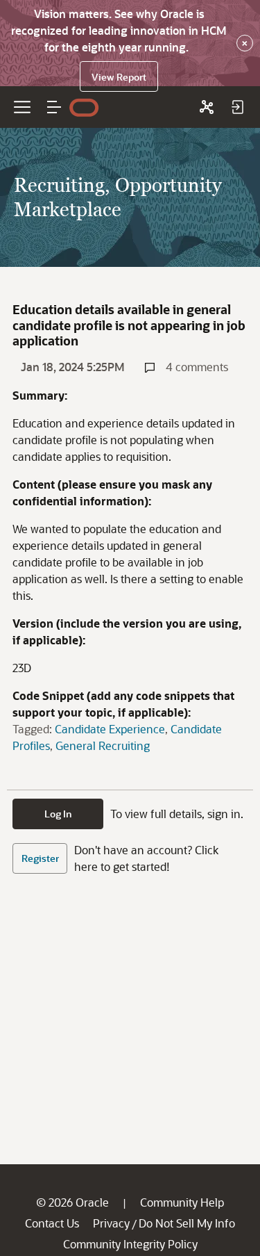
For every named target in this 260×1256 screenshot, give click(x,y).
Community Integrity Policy (130, 1244)
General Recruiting (102, 745)
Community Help (182, 1202)
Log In (58, 813)
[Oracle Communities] (206, 107)
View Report (119, 76)
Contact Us (52, 1223)
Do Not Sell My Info (187, 1223)
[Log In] (237, 107)
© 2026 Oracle (72, 1202)
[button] (54, 107)
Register (40, 858)
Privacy (111, 1223)
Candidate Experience (110, 728)
